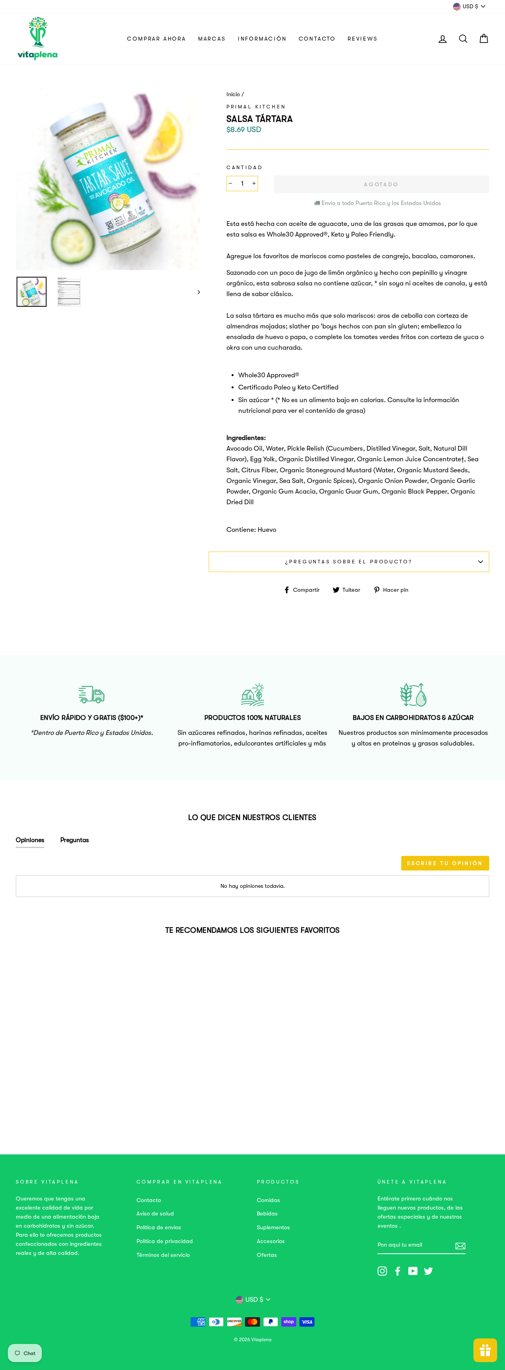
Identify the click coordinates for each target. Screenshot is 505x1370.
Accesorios (271, 1241)
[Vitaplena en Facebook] (397, 1271)
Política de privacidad (165, 1241)
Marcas (212, 38)
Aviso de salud (155, 1213)
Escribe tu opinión (445, 863)
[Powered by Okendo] (51, 865)
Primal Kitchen (256, 107)
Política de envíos (159, 1227)
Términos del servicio (163, 1255)
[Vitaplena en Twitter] (428, 1271)
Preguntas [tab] (74, 840)
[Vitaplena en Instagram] (382, 1271)
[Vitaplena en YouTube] (413, 1271)
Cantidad (244, 167)
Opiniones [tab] (30, 840)
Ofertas (267, 1255)
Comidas (268, 1200)
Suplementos (273, 1227)
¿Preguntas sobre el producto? (348, 562)
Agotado (59, 1100)
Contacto (317, 38)
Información (262, 38)
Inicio (233, 94)
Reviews (363, 38)
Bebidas (267, 1213)
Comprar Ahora (156, 38)
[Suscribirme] (460, 1245)
